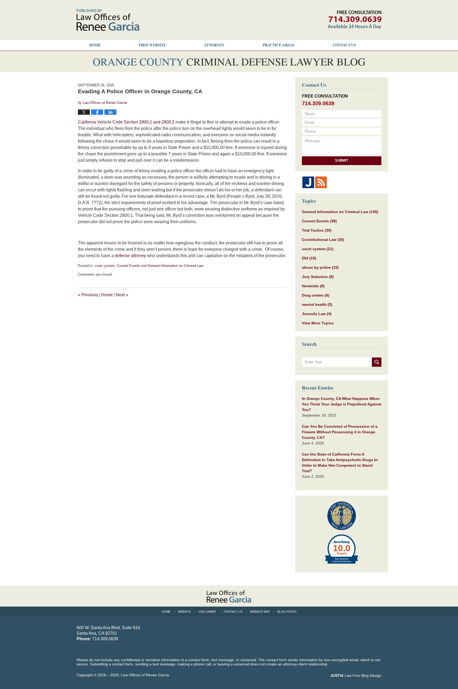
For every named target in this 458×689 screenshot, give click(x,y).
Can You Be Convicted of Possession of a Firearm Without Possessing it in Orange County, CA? (339, 432)
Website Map (260, 611)
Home (95, 45)
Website (184, 611)
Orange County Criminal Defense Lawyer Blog (108, 20)
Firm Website (152, 45)
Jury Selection (318, 277)
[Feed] (321, 182)
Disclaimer (207, 611)
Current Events (128, 266)
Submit (341, 160)
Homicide (313, 286)
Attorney (214, 45)
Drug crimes (315, 295)
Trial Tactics (317, 230)
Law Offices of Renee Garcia (145, 675)
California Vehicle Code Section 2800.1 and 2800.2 (126, 122)
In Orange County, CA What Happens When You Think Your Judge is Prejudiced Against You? (341, 404)
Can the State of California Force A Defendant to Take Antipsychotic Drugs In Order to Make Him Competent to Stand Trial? (340, 462)
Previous (88, 295)
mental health (317, 304)
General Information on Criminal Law (175, 266)
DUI (309, 258)
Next (122, 295)
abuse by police (320, 267)
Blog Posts (287, 611)
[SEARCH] (376, 362)
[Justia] (308, 182)
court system (105, 266)
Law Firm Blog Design (355, 675)
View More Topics (318, 323)
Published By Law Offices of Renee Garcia (354, 20)
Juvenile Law (317, 314)
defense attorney (130, 255)
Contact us (344, 45)
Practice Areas (278, 45)
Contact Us (233, 611)
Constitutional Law (323, 239)
